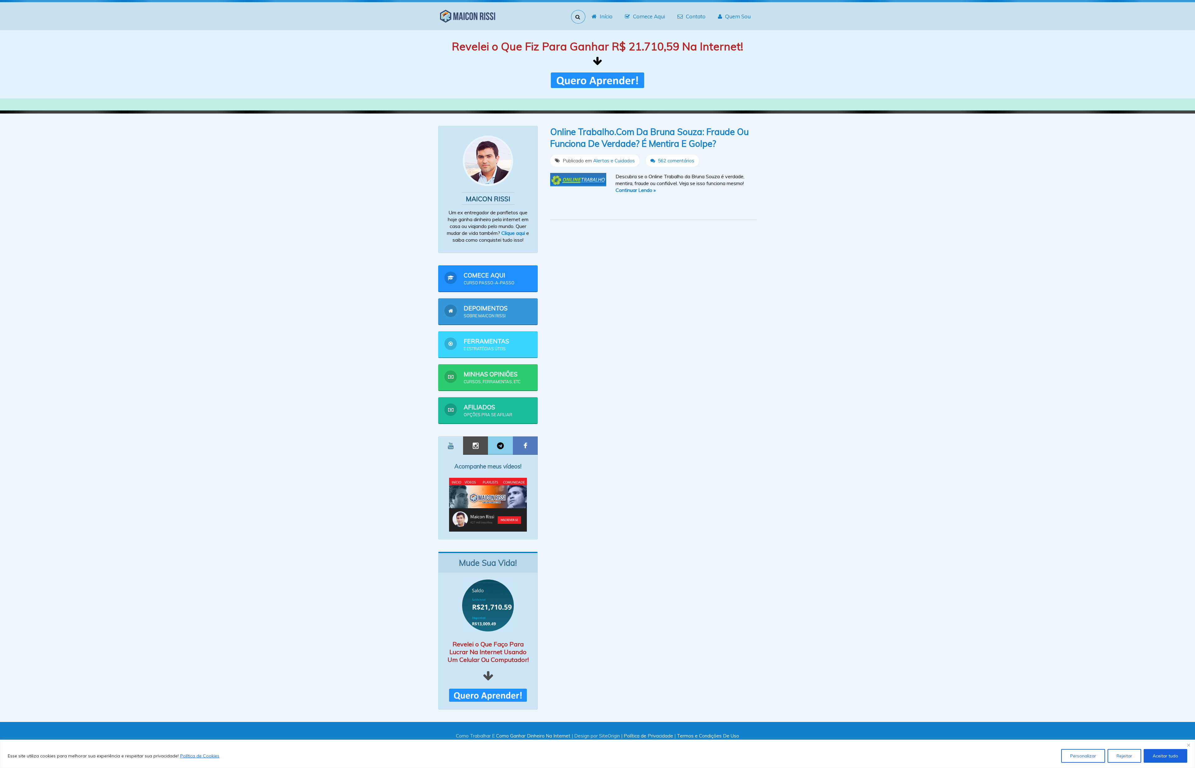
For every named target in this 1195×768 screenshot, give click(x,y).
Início (606, 16)
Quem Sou (738, 16)
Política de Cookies (199, 756)
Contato (695, 16)
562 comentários (675, 161)
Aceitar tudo (1165, 756)
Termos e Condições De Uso (708, 736)
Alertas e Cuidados (614, 161)
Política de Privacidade (648, 736)
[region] (597, 754)
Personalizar (1083, 756)
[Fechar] (1188, 745)
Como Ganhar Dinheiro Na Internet (533, 736)
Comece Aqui (649, 16)
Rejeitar (1124, 756)
